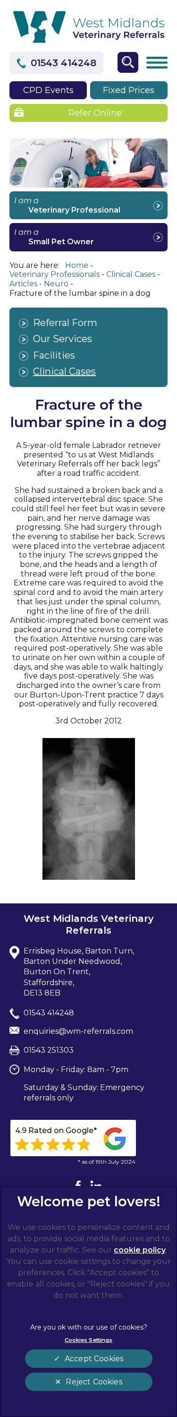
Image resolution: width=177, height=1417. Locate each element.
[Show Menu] (157, 62)
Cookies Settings (89, 1340)
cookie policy (140, 1249)
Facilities (54, 355)
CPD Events (48, 90)
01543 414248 (63, 63)
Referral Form (65, 322)
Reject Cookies (94, 1381)
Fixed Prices (128, 90)
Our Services (62, 338)
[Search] (128, 62)
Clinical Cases (64, 371)
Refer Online (95, 113)
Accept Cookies (94, 1358)
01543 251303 (49, 1050)
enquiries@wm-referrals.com (78, 1031)
